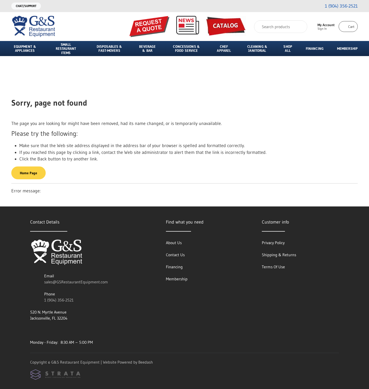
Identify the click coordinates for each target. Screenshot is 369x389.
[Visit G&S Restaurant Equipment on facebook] (43, 330)
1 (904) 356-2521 (59, 299)
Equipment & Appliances (25, 48)
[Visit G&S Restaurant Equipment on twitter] (53, 330)
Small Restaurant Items (66, 48)
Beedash (145, 362)
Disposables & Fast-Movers (109, 48)
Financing (315, 48)
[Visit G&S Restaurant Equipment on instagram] (32, 330)
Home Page (28, 173)
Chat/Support (26, 6)
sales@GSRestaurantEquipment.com (76, 281)
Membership (347, 48)
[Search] (300, 26)
